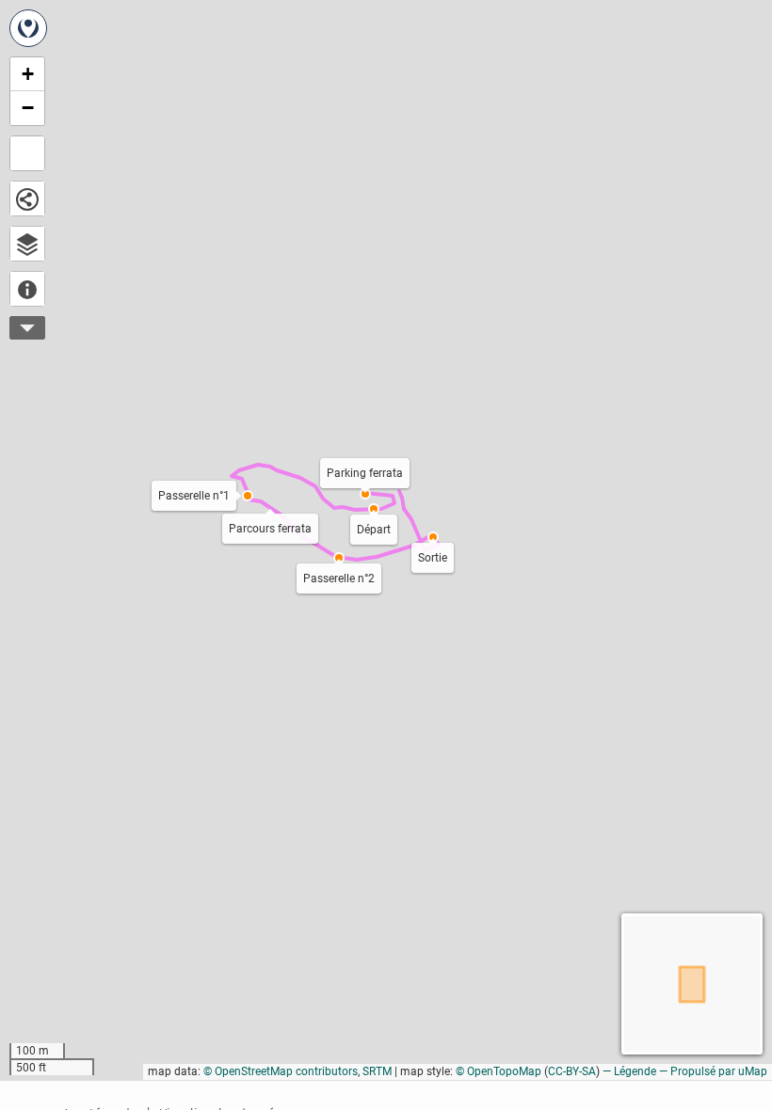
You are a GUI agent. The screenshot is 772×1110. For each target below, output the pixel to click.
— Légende (629, 1071)
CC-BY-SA (572, 1071)
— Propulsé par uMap (713, 1071)
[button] (373, 509)
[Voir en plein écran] (27, 153)
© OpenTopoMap (498, 1071)
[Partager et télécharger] (27, 198)
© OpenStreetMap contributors (280, 1071)
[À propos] (27, 289)
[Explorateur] (27, 244)
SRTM (377, 1071)
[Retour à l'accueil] (28, 28)
